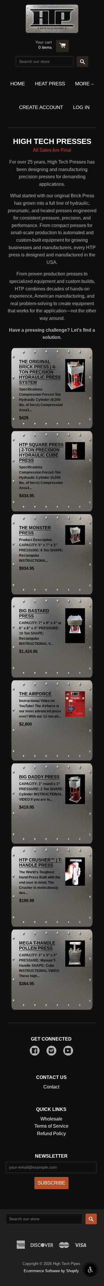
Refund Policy (51, 1133)
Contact (51, 1086)
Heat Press (50, 84)
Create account (41, 107)
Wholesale (51, 1118)
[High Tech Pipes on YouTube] (68, 1051)
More (83, 84)
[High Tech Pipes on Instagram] (51, 1051)
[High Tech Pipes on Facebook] (35, 1051)
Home (17, 84)
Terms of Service (51, 1126)
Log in (81, 107)
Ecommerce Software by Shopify (51, 1271)
